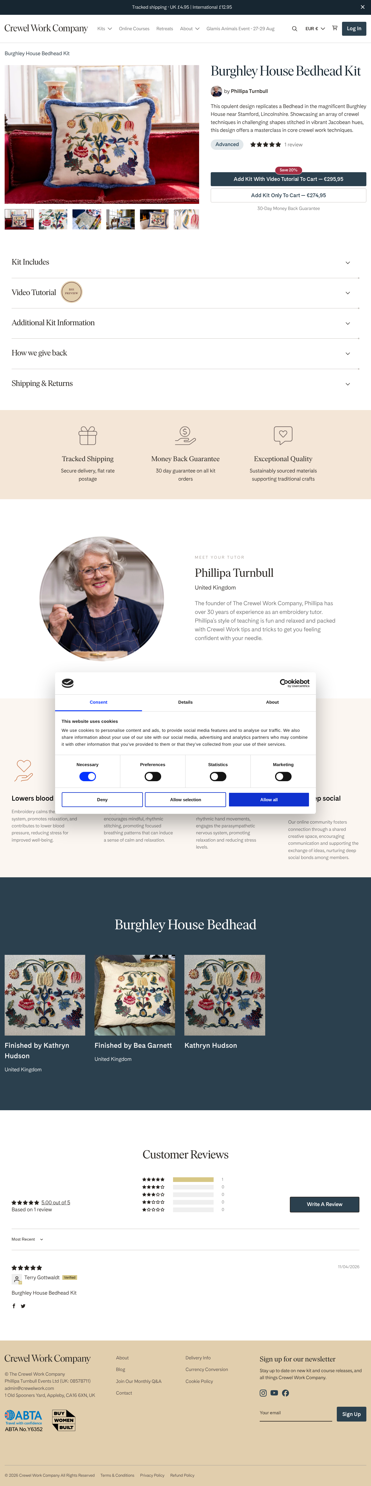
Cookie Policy (199, 1381)
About (122, 1358)
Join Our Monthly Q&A (139, 1381)
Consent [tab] (99, 702)
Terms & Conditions (117, 1475)
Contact (124, 1393)
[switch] (153, 776)
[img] (27, 1268)
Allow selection (185, 799)
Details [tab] (185, 702)
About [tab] (272, 702)
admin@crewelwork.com (29, 1388)
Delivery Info (198, 1358)
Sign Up (351, 1414)
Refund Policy (182, 1475)
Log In (355, 31)
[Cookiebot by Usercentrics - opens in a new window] (284, 683)
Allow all (269, 799)
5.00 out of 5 (55, 1203)
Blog (120, 1369)
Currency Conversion (207, 1369)
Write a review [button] (325, 1204)
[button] (294, 28)
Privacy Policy (152, 1475)
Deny (102, 799)
